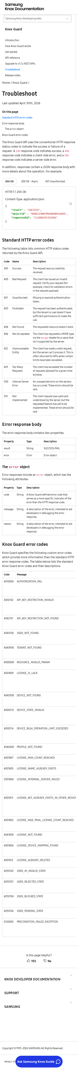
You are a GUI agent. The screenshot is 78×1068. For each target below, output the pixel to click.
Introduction (12, 40)
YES (33, 961)
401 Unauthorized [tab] (55, 181)
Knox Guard (20, 83)
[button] (32, 975)
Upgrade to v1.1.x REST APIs (20, 63)
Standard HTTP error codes (17, 117)
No (49, 961)
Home (6, 83)
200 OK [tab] (9, 181)
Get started (11, 52)
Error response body (13, 123)
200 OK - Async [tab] (29, 181)
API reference (12, 58)
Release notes (12, 75)
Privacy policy (12, 1061)
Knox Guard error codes (15, 135)
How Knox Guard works (18, 46)
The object (14, 129)
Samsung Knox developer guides (23, 18)
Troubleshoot (12, 69)
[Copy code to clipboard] (70, 203)
